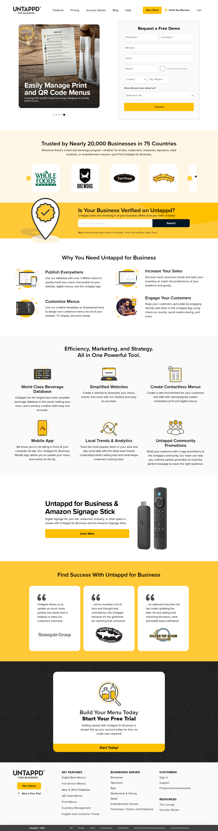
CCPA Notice (123, 828)
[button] (58, 10)
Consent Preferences (180, 828)
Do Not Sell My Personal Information (149, 828)
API (71, 828)
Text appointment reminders (177, 69)
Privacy (81, 828)
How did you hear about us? (140, 88)
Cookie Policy (106, 828)
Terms (92, 828)
